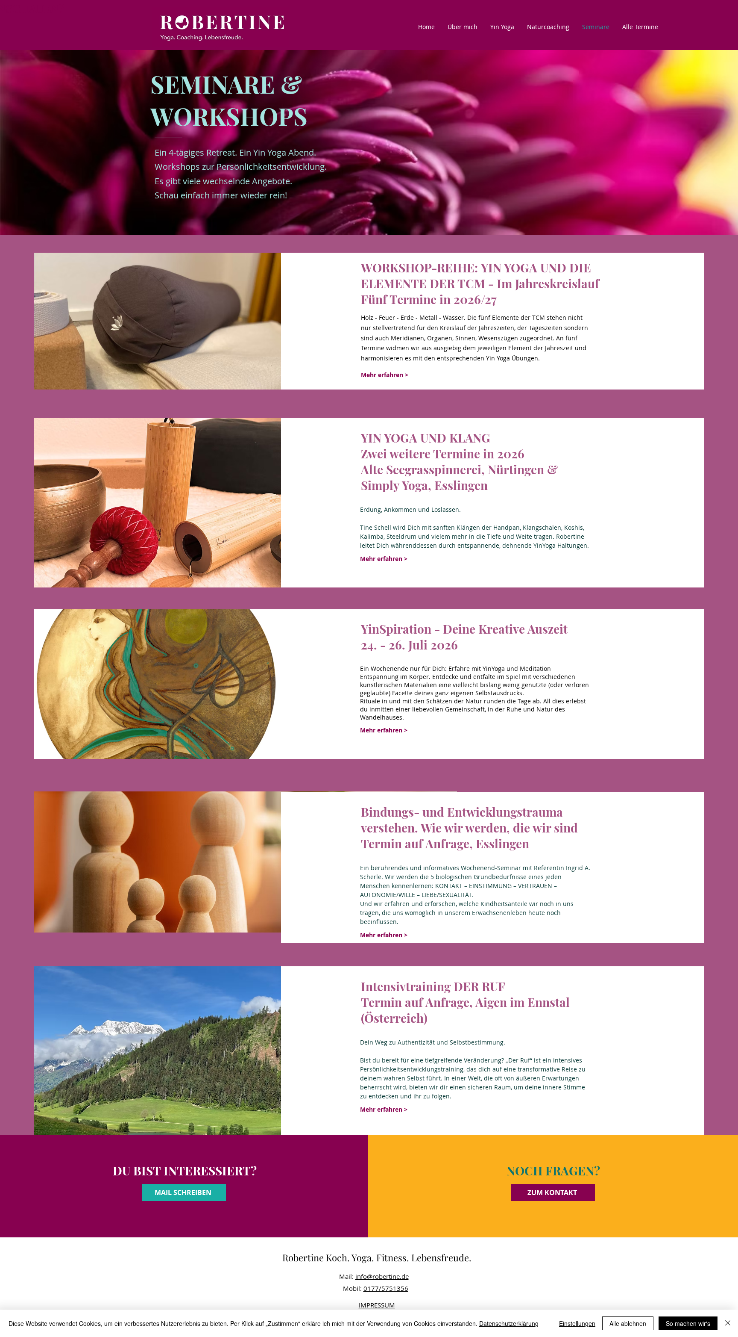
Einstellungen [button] (577, 1323)
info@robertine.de (382, 1276)
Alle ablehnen (627, 1323)
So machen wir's (688, 1323)
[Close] (728, 1323)
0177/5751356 (385, 1288)
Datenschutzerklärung (509, 1323)
